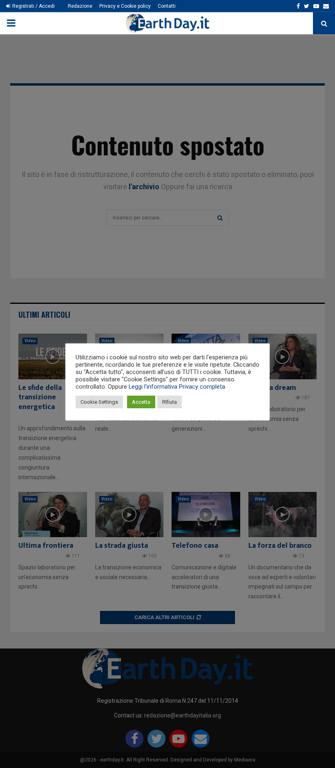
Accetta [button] (141, 402)
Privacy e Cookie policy (125, 6)
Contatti (167, 6)
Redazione (80, 6)
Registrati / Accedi (33, 6)
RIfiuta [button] (169, 402)
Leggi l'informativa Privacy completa (177, 386)
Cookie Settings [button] (99, 402)
